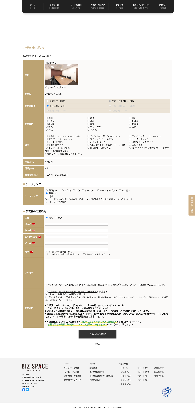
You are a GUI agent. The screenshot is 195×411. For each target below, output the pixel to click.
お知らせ (162, 6)
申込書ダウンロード (72, 380)
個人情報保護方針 (97, 372)
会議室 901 (159, 368)
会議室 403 (126, 380)
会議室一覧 (54, 6)
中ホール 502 (143, 372)
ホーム (32, 6)
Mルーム (124, 368)
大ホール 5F (142, 376)
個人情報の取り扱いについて (102, 376)
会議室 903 (159, 376)
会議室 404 (126, 384)
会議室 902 (159, 372)
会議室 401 (126, 372)
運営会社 (93, 368)
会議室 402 (126, 376)
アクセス (119, 6)
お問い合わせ (95, 380)
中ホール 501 (143, 368)
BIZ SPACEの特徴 (71, 368)
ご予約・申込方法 (97, 6)
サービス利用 (76, 6)
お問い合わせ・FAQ (141, 6)
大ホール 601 (143, 380)
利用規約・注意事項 (72, 376)
